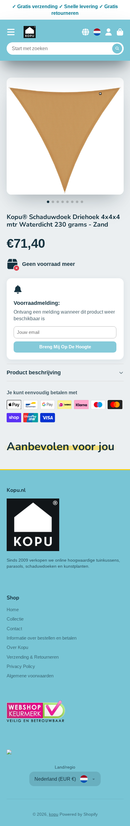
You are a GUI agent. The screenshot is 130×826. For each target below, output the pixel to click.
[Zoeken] (117, 49)
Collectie (15, 618)
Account (108, 32)
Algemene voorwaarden (30, 675)
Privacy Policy (21, 666)
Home (13, 609)
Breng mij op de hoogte (65, 346)
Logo (30, 32)
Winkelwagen (120, 32)
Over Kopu (17, 647)
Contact (14, 628)
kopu (53, 814)
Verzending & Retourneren (33, 657)
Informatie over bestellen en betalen (41, 637)
